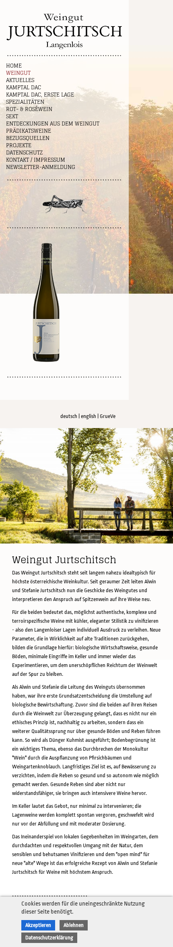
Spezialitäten (25, 102)
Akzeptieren (38, 925)
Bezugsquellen (27, 138)
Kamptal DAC (23, 87)
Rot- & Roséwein (29, 109)
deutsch (68, 416)
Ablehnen (74, 925)
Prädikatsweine (28, 131)
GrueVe (107, 416)
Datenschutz (24, 152)
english (88, 416)
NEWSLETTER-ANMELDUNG (40, 167)
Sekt (12, 116)
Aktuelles (20, 80)
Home (14, 65)
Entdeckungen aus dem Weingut (52, 123)
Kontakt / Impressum (35, 160)
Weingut (18, 73)
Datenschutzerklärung (49, 938)
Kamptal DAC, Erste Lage (40, 94)
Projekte (18, 145)
